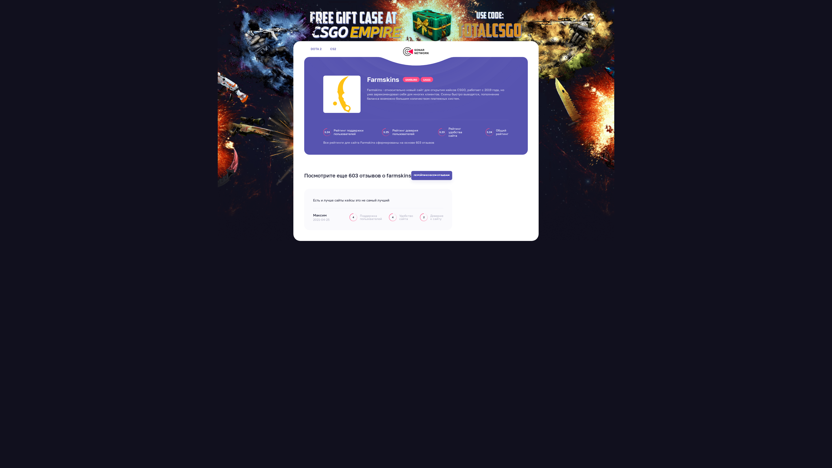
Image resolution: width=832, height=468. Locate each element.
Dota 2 (316, 49)
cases (427, 79)
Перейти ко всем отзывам (432, 175)
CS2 (333, 49)
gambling (411, 79)
